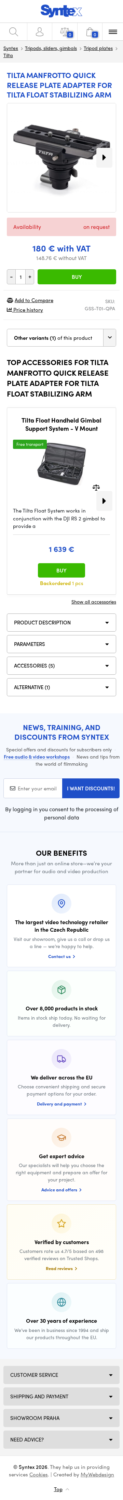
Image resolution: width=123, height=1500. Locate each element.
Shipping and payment (39, 1396)
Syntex (10, 47)
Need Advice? (27, 1439)
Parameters (29, 644)
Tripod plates (98, 47)
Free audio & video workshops (37, 756)
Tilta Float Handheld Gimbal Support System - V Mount (61, 424)
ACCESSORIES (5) (34, 665)
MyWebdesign (97, 1474)
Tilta (8, 55)
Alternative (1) (32, 687)
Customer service (34, 1375)
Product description (42, 622)
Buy (77, 277)
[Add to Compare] (96, 487)
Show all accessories (93, 601)
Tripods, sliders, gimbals (51, 47)
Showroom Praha (34, 1418)
